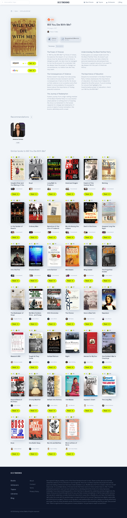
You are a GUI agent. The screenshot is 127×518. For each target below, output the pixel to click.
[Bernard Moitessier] (104, 377)
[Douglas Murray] (12, 319)
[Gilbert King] (86, 204)
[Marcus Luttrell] (49, 247)
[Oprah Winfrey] (66, 362)
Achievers (111, 2)
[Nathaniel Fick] (31, 421)
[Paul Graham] (30, 189)
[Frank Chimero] (105, 189)
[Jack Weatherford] (13, 161)
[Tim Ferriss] (12, 189)
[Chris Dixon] (68, 189)
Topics (101, 2)
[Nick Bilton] (68, 161)
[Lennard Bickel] (13, 334)
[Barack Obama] (48, 189)
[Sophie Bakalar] (13, 232)
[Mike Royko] (13, 421)
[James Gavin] (31, 377)
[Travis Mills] (31, 334)
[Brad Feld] (85, 232)
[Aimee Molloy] (104, 204)
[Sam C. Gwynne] (86, 161)
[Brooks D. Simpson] (86, 377)
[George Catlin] (68, 204)
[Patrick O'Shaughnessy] (32, 275)
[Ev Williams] (103, 189)
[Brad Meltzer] (86, 334)
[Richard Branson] (50, 189)
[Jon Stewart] (66, 405)
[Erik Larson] (13, 204)
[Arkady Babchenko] (104, 334)
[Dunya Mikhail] (13, 291)
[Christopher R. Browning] (31, 204)
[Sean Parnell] (49, 334)
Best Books (89, 2)
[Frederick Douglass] (49, 204)
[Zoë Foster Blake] (66, 449)
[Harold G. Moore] (31, 291)
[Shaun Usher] (68, 421)
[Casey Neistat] (66, 189)
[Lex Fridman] (86, 189)
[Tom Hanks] (12, 232)
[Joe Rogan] (85, 189)
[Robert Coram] (31, 161)
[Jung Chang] (68, 247)
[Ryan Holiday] (32, 189)
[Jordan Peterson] (32, 232)
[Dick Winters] (13, 377)
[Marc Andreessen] (48, 275)
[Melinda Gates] (105, 232)
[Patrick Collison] (103, 405)
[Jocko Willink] (30, 232)
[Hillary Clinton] (103, 232)
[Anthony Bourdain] (86, 232)
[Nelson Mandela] (49, 161)
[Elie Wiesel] (68, 334)
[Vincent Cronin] (104, 291)
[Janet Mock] (30, 405)
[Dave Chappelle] (50, 232)
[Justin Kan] (13, 189)
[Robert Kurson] (31, 247)
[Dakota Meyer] (13, 247)
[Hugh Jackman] (85, 319)
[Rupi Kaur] (48, 232)
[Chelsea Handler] (12, 362)
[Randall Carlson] (68, 232)
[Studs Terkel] (104, 161)
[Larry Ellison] (50, 275)
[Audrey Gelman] (12, 449)
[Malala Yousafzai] (68, 377)
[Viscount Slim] (49, 377)
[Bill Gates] (66, 319)
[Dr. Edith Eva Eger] (68, 291)
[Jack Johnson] (49, 421)
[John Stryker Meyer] (49, 291)
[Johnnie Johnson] (86, 247)
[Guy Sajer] (104, 247)
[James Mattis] (103, 275)
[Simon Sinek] (85, 362)
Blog (120, 2)
